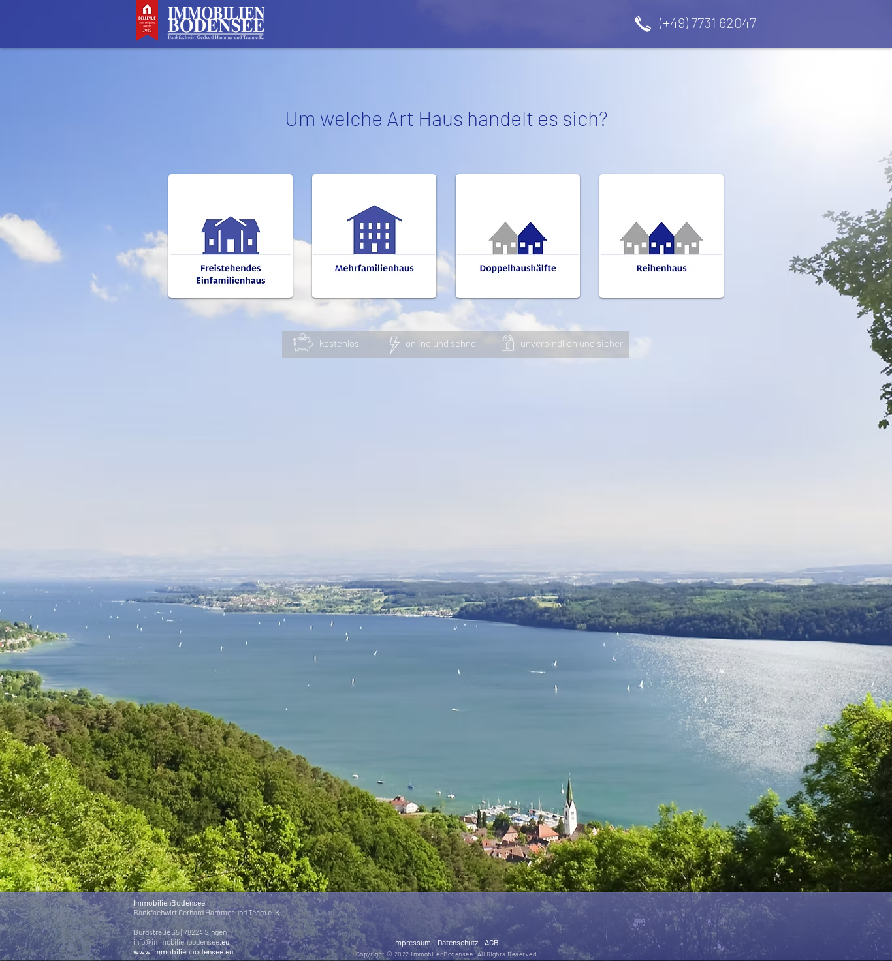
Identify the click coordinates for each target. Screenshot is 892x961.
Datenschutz (461, 942)
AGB (492, 942)
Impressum (415, 942)
